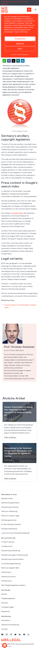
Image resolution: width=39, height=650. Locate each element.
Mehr (20, 49)
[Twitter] (15, 634)
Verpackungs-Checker (10, 507)
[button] (4, 61)
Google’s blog (17, 213)
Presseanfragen (7, 607)
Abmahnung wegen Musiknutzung (14, 555)
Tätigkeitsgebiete (8, 598)
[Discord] (24, 634)
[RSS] (28, 634)
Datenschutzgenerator (10, 503)
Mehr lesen (24, 32)
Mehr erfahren (10, 437)
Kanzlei (4, 594)
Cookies (4, 629)
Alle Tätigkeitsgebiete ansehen (13, 585)
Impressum (5, 620)
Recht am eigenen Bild (10, 568)
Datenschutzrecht (8, 576)
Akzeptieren (20, 39)
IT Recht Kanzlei (7, 542)
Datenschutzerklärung (10, 625)
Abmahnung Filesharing (10, 550)
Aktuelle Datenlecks (9, 529)
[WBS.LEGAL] (4, 9)
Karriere (4, 603)
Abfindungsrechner (9, 520)
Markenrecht (6, 581)
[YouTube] (2, 634)
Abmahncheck (7, 498)
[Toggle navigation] (35, 10)
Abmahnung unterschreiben (12, 559)
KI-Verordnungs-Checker (11, 524)
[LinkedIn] (20, 634)
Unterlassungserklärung (10, 563)
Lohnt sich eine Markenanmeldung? (15, 533)
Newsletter (5, 611)
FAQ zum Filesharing (9, 511)
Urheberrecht (6, 546)
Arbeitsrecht (6, 572)
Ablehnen (20, 44)
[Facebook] (11, 634)
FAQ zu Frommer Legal (10, 516)
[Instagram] (7, 634)
